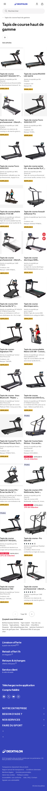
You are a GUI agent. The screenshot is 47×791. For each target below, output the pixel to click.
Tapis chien (25, 625)
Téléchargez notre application (18, 685)
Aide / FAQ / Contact (30, 777)
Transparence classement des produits (15, 767)
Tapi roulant (25, 623)
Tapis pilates (14, 625)
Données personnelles (23, 772)
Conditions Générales (33, 769)
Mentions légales (8, 772)
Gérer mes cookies (8, 775)
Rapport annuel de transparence (13, 769)
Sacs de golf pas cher (10, 629)
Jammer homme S (37, 627)
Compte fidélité (10, 689)
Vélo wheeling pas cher (19, 627)
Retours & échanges (13, 662)
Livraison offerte (11, 643)
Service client (9, 670)
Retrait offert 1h (11, 653)
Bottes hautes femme (10, 623)
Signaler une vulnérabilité (10, 780)
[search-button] (7, 11)
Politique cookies (22, 775)
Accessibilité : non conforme (11, 777)
